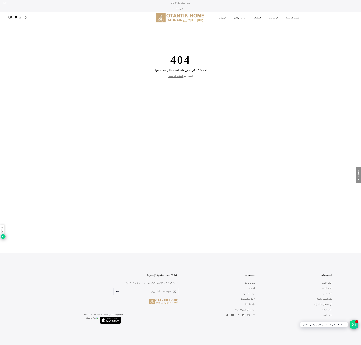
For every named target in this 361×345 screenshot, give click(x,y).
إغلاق (356, 3)
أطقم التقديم (327, 294)
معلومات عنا (250, 283)
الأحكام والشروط (248, 299)
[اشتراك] (118, 291)
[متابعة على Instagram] (248, 315)
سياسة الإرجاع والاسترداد (245, 310)
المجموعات (273, 18)
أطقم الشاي (327, 288)
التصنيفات (257, 18)
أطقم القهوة (327, 283)
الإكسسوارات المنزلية (323, 304)
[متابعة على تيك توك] (227, 315)
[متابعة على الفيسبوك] (254, 315)
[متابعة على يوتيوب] (232, 315)
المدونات (222, 18)
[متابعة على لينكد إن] (243, 315)
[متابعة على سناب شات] (238, 315)
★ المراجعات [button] (358, 175)
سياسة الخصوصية (248, 294)
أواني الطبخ (327, 315)
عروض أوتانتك (240, 18)
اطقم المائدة (327, 310)
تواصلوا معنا (250, 304)
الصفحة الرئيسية (293, 18)
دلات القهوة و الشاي (324, 299)
